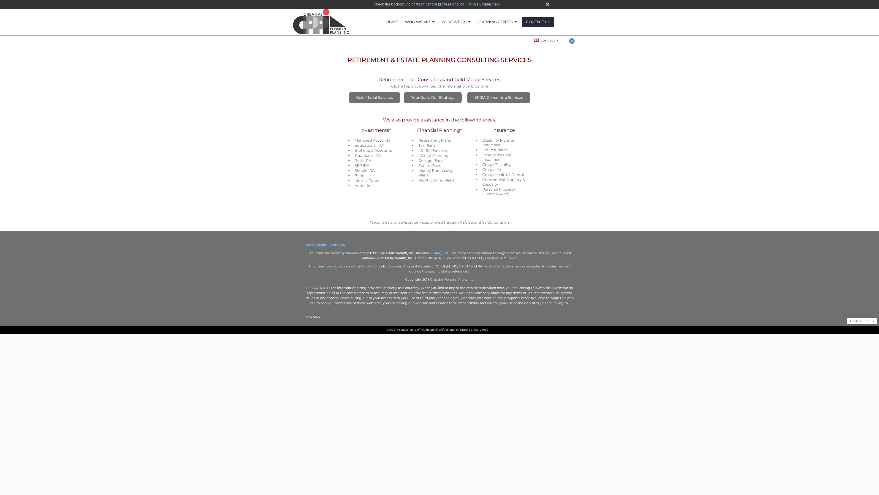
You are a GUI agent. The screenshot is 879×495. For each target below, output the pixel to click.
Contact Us (538, 22)
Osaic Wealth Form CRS (325, 245)
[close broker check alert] (547, 4)
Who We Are (418, 22)
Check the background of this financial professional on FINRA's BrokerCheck (437, 4)
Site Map (312, 317)
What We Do (454, 22)
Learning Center (495, 22)
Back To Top (860, 321)
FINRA (435, 253)
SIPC (445, 253)
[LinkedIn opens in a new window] (572, 43)
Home (392, 22)
